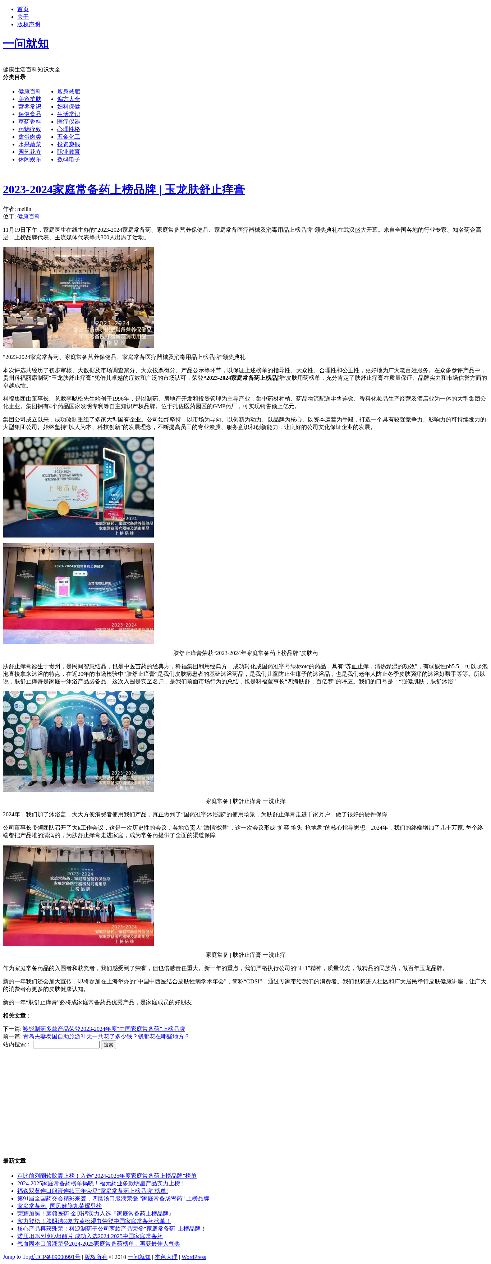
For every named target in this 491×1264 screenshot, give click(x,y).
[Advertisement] (218, 220)
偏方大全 (68, 99)
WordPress (194, 1257)
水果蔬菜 (29, 144)
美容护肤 (29, 99)
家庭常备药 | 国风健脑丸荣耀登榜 (59, 1206)
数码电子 (68, 159)
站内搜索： (17, 1044)
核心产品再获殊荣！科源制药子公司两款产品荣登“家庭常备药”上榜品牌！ (111, 1229)
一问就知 (139, 1257)
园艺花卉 (29, 152)
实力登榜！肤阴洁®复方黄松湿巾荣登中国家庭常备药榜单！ (94, 1221)
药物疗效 (29, 129)
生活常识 (68, 114)
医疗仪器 (68, 122)
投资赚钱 (68, 144)
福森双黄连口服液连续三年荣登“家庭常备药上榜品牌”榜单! (92, 1191)
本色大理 (166, 1257)
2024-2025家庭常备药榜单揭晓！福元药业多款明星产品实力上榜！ (101, 1183)
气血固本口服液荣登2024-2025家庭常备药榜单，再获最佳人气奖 (98, 1244)
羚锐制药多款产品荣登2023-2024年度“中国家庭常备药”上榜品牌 (104, 1029)
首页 (23, 9)
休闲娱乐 (29, 159)
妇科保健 (68, 106)
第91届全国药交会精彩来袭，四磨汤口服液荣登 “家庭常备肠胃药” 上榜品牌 (113, 1198)
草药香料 (29, 122)
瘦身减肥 (68, 91)
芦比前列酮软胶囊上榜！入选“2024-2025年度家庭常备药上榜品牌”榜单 (107, 1176)
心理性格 (68, 129)
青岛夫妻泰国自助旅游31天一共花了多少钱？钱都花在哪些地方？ (106, 1036)
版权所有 (95, 1257)
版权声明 (28, 24)
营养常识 (29, 106)
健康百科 (29, 91)
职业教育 (68, 152)
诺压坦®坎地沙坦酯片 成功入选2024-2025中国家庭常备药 (90, 1236)
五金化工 (68, 137)
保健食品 (29, 114)
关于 (23, 17)
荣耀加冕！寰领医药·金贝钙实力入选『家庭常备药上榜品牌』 (95, 1213)
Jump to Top (17, 1257)
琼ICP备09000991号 (56, 1257)
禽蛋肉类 (29, 137)
